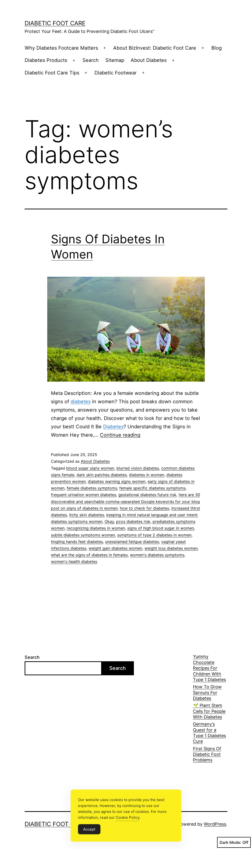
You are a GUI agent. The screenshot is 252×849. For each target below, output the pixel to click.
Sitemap (114, 60)
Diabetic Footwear (115, 73)
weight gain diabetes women (115, 548)
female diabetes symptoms (92, 488)
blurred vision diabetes (137, 468)
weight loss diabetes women (171, 548)
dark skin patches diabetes (102, 474)
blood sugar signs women (90, 468)
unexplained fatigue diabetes (132, 541)
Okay (109, 521)
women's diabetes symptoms (157, 554)
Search (90, 60)
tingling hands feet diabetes (77, 541)
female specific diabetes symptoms (152, 488)
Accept (89, 829)
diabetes (81, 401)
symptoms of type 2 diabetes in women (154, 534)
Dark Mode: (230, 842)
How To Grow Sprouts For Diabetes (207, 692)
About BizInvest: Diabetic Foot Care (154, 48)
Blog (216, 48)
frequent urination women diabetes (83, 494)
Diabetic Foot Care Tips (52, 73)
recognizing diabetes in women (96, 528)
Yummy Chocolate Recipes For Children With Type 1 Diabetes (209, 668)
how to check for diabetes (144, 508)
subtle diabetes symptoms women (83, 534)
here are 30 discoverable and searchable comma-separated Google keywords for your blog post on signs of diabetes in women (125, 501)
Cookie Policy (128, 817)
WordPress (215, 824)
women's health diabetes (74, 561)
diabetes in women (146, 474)
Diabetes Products (46, 60)
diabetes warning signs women (116, 481)
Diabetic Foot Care (55, 23)
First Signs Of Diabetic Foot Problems (207, 754)
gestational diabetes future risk (147, 494)
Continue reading (120, 435)
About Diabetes (149, 60)
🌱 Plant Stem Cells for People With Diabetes (209, 711)
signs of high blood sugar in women (160, 528)
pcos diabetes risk (133, 521)
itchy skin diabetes (86, 514)
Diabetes (113, 427)
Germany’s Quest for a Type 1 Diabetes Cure (209, 732)
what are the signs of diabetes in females (89, 554)
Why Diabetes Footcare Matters (61, 48)
